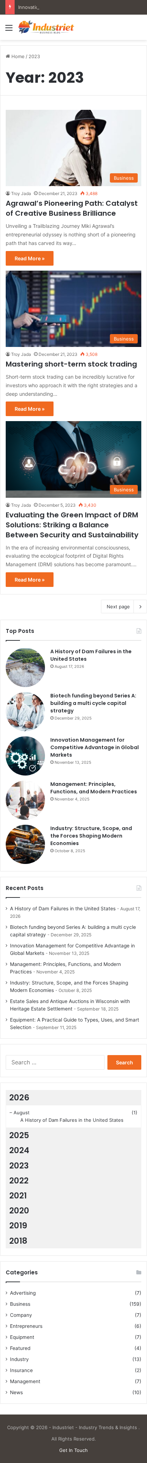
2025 (19, 1135)
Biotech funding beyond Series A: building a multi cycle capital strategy (93, 703)
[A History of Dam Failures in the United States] (25, 667)
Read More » (30, 258)
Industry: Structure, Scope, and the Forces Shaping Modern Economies (91, 836)
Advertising (23, 1293)
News (16, 1392)
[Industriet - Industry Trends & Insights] (46, 27)
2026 (19, 1097)
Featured (20, 1348)
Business (20, 1304)
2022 (19, 1180)
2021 (18, 1195)
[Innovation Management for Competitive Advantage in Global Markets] (25, 756)
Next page (118, 606)
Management (25, 1381)
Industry (19, 1359)
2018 (18, 1241)
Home (17, 56)
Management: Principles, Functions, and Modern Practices (93, 788)
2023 (19, 1165)
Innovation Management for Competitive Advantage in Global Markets (94, 747)
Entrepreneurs (26, 1326)
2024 (19, 1150)
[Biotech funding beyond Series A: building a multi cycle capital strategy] (25, 711)
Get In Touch (73, 1450)
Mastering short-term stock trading (71, 364)
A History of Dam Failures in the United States (63, 908)
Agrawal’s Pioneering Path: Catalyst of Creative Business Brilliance (72, 208)
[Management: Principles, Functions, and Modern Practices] (25, 800)
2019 (18, 1225)
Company (21, 1315)
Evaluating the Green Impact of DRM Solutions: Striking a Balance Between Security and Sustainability (72, 525)
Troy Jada (21, 193)
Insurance (21, 1370)
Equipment (22, 1337)
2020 (19, 1210)
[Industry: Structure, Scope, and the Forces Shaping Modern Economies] (25, 844)
